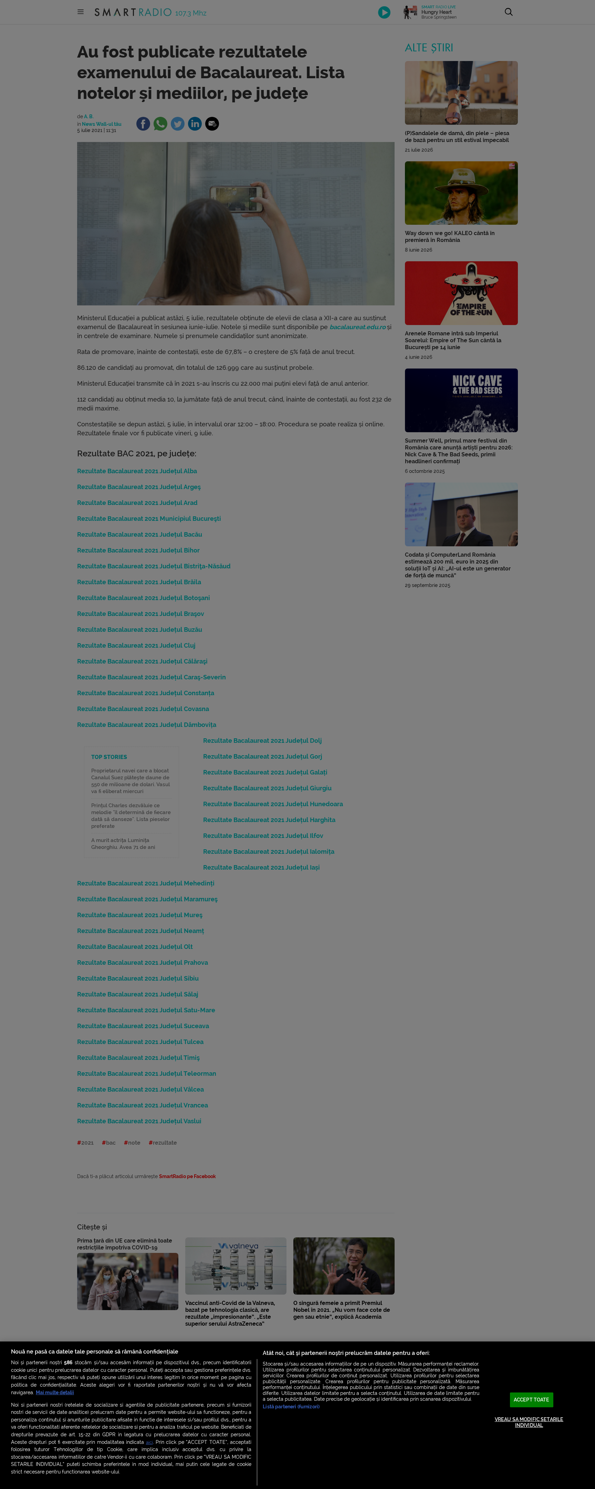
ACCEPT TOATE (532, 1400)
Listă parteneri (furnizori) (291, 1407)
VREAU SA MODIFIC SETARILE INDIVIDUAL (529, 1422)
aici (149, 1442)
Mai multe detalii (55, 1393)
